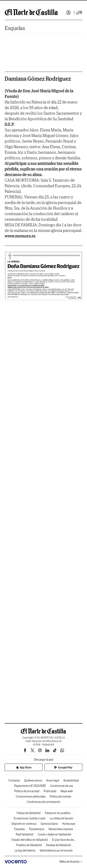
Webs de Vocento (69, 861)
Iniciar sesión (68, 12)
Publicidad (50, 791)
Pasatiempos (36, 829)
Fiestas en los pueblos (58, 813)
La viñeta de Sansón (61, 818)
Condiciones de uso (61, 786)
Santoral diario (49, 823)
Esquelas (15, 28)
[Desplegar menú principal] (79, 12)
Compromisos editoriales (30, 796)
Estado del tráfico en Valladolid (30, 839)
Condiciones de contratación (44, 802)
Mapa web (67, 791)
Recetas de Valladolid (58, 845)
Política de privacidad (26, 791)
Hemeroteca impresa (60, 829)
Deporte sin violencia (24, 823)
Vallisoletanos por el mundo (56, 850)
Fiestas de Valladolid (29, 813)
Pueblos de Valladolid (29, 845)
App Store (25, 767)
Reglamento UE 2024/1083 (30, 786)
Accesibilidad (71, 780)
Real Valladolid (24, 834)
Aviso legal (52, 780)
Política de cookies (60, 796)
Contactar (14, 780)
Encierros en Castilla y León (30, 818)
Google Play (65, 767)
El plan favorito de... (64, 839)
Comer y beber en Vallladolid (54, 834)
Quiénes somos (33, 780)
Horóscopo (68, 823)
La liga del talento (25, 850)
